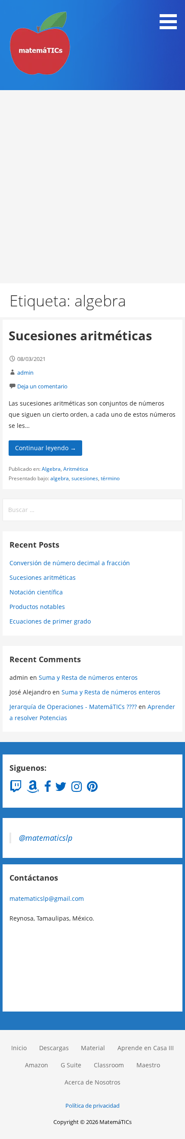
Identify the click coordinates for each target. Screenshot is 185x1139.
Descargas (54, 1048)
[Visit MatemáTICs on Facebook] (47, 789)
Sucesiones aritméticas (80, 335)
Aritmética (75, 469)
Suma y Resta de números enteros (88, 677)
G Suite (71, 1065)
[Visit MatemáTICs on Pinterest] (92, 789)
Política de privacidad (92, 1105)
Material (93, 1048)
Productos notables (37, 607)
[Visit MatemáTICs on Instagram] (76, 789)
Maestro (148, 1065)
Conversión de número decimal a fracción (69, 563)
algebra (59, 478)
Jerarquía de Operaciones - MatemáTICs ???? (73, 707)
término (110, 478)
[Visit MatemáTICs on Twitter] (61, 789)
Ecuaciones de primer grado (50, 621)
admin (25, 372)
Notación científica (36, 592)
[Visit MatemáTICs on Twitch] (15, 789)
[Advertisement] (92, 186)
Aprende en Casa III (145, 1048)
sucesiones (84, 478)
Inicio (19, 1048)
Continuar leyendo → (45, 448)
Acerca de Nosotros (92, 1082)
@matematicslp (45, 838)
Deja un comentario (42, 386)
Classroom (109, 1065)
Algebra (51, 469)
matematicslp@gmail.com (46, 898)
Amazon (36, 1065)
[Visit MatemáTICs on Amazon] (33, 789)
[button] (171, 16)
